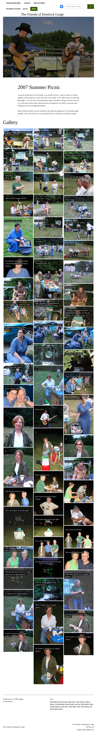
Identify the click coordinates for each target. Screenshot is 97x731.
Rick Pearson (85, 706)
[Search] (90, 6)
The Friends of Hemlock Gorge (42, 14)
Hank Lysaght (69, 704)
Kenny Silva (64, 706)
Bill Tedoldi (53, 702)
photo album (72, 706)
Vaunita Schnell (57, 709)
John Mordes (85, 704)
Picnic (21, 699)
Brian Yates (71, 702)
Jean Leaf (77, 704)
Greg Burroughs (60, 704)
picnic (79, 706)
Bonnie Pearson (62, 702)
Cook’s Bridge (80, 702)
